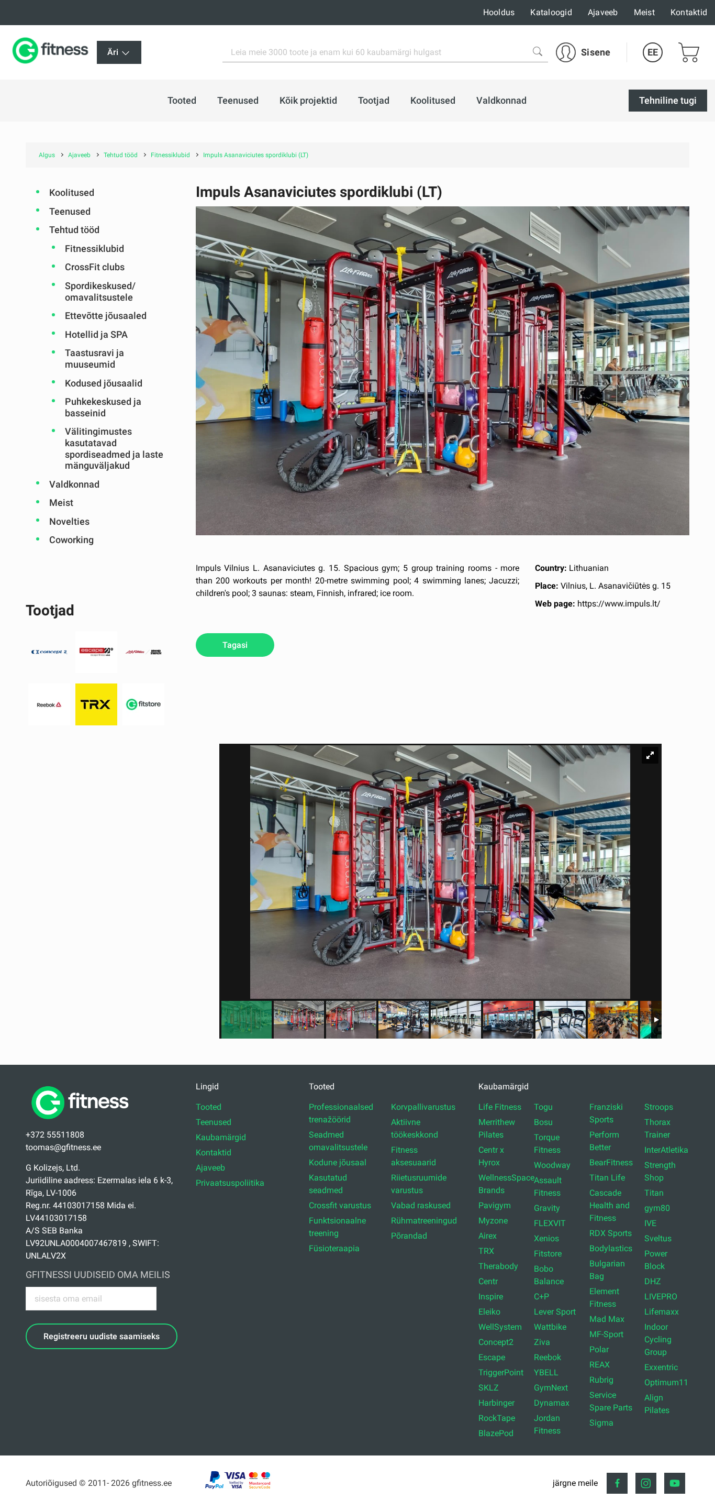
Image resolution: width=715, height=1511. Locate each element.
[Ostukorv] (688, 52)
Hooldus (499, 12)
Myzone (493, 1221)
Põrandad (409, 1236)
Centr (488, 1281)
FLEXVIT (550, 1223)
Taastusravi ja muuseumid (94, 358)
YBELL (546, 1372)
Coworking (71, 539)
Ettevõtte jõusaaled (106, 315)
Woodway (552, 1165)
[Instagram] (645, 1483)
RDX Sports (610, 1233)
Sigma (601, 1423)
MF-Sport (606, 1334)
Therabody (498, 1266)
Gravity (547, 1208)
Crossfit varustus (340, 1205)
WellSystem (500, 1327)
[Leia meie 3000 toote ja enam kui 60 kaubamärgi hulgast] (537, 51)
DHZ (652, 1281)
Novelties (69, 521)
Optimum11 (666, 1382)
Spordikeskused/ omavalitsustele (100, 291)
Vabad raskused (421, 1205)
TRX (486, 1251)
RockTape (496, 1418)
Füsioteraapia (334, 1248)
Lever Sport (555, 1312)
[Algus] (83, 1122)
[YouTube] (674, 1483)
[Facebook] (617, 1483)
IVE (650, 1223)
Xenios (546, 1238)
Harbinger (496, 1403)
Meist (644, 12)
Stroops (658, 1107)
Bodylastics (610, 1248)
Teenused (70, 211)
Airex (487, 1236)
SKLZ (488, 1388)
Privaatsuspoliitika (230, 1183)
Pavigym (494, 1205)
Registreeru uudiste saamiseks (101, 1336)
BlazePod (495, 1433)
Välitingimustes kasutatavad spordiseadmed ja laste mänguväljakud (114, 448)
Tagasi (235, 645)
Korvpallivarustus (423, 1107)
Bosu (543, 1122)
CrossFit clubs (95, 266)
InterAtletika (666, 1150)
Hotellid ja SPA (96, 334)
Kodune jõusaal (337, 1162)
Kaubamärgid (221, 1137)
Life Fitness (499, 1107)
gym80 (657, 1208)
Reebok (547, 1357)
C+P (541, 1297)
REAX (599, 1365)
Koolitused (71, 192)
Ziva (542, 1342)
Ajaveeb (603, 12)
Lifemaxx (661, 1312)
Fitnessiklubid (94, 248)
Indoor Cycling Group (658, 1339)
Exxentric (661, 1367)
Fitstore (548, 1254)
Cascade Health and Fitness (609, 1205)
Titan (654, 1193)
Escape (491, 1357)
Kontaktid (689, 12)
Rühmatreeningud (424, 1221)
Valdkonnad (74, 484)
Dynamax (551, 1403)
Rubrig (601, 1380)
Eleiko (489, 1312)
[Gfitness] (52, 52)
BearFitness (611, 1162)
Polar (599, 1349)
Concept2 (495, 1342)
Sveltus (658, 1238)
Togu (543, 1107)
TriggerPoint (500, 1372)
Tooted (208, 1107)
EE (652, 52)
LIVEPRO (660, 1297)
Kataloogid (551, 12)
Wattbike (550, 1327)
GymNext (551, 1388)
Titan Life (607, 1178)
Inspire (490, 1297)
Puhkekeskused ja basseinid (103, 407)
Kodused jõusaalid (103, 383)
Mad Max (606, 1319)
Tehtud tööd (74, 229)
